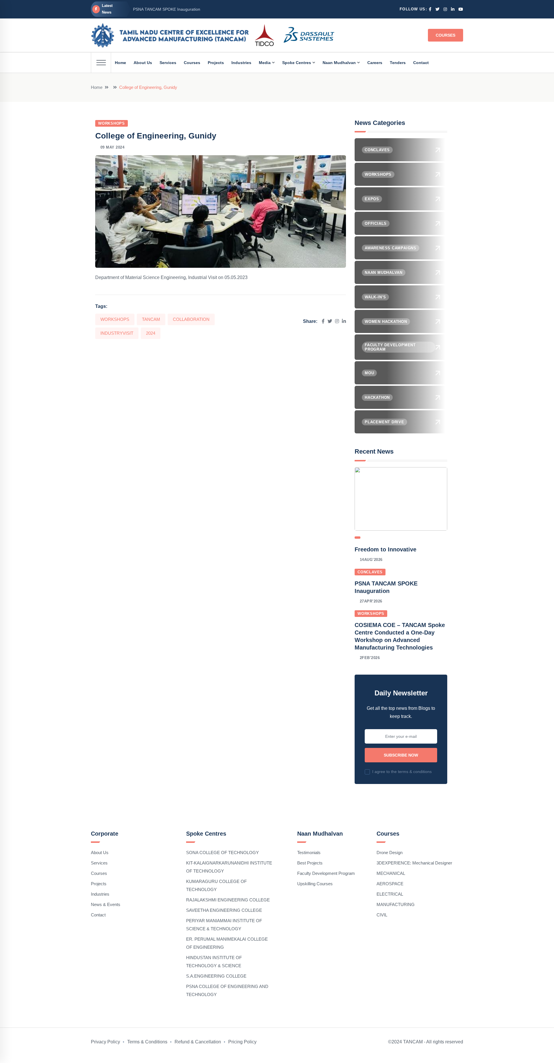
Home (96, 87)
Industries (100, 894)
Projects (98, 883)
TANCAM (151, 319)
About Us (99, 852)
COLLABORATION (191, 319)
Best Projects (310, 862)
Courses (445, 35)
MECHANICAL (391, 873)
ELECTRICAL (390, 894)
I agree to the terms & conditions (402, 771)
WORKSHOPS (114, 319)
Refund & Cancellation (198, 1041)
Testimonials (309, 852)
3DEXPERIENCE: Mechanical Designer (414, 862)
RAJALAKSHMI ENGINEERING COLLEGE (228, 899)
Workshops (111, 123)
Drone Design (390, 852)
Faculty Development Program (326, 873)
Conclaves (370, 572)
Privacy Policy (105, 1041)
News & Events (105, 904)
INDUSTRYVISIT (116, 333)
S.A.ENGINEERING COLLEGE (216, 976)
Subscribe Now (401, 755)
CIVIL (382, 914)
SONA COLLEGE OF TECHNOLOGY (222, 852)
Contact (98, 914)
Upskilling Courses (315, 883)
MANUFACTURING (396, 904)
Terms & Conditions (147, 1041)
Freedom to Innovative (385, 549)
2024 (150, 333)
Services (99, 862)
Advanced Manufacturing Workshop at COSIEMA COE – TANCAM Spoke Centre (206, 11)
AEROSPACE (390, 883)
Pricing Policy (242, 1041)
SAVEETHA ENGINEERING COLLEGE (224, 910)
